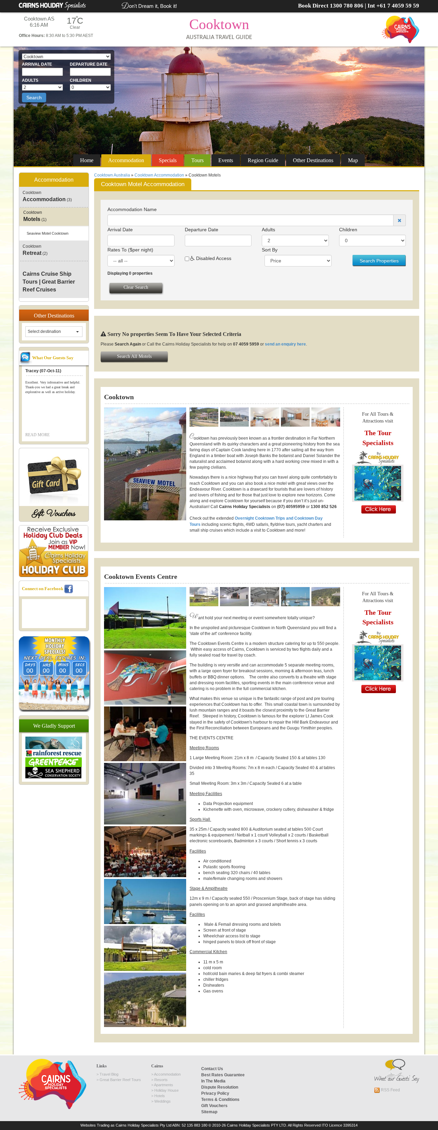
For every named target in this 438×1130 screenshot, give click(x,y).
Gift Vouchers (54, 513)
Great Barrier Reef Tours (120, 1080)
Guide (263, 160)
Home (86, 160)
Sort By (270, 249)
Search (34, 97)
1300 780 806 (346, 5)
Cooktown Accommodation (159, 175)
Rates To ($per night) (130, 249)
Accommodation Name (132, 209)
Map (353, 160)
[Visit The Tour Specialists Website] (378, 510)
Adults (30, 80)
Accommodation (126, 160)
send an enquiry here (285, 344)
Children (80, 80)
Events (225, 160)
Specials (168, 160)
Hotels (159, 1096)
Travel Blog (109, 1074)
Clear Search (136, 287)
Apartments (163, 1085)
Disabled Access (213, 258)
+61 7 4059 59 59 (397, 5)
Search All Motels (134, 356)
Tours (197, 160)
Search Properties (379, 260)
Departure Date (88, 64)
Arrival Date (37, 64)
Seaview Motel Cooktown (47, 233)
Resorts (161, 1080)
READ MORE (37, 434)
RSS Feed (390, 1090)
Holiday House (166, 1090)
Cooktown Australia (112, 175)
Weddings (162, 1101)
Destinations (313, 160)
